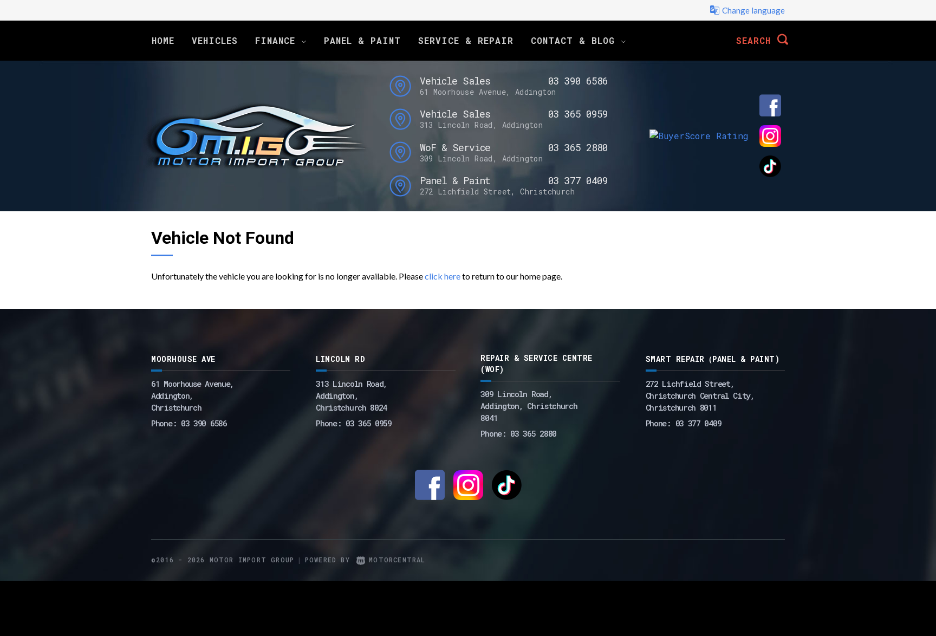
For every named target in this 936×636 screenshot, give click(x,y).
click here (442, 276)
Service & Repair (466, 40)
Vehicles (215, 40)
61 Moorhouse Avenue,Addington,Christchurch (192, 395)
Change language (753, 10)
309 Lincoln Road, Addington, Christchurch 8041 (528, 405)
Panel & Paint (362, 40)
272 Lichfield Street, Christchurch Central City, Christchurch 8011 (700, 395)
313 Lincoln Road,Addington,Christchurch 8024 (351, 395)
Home (163, 40)
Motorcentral (397, 559)
